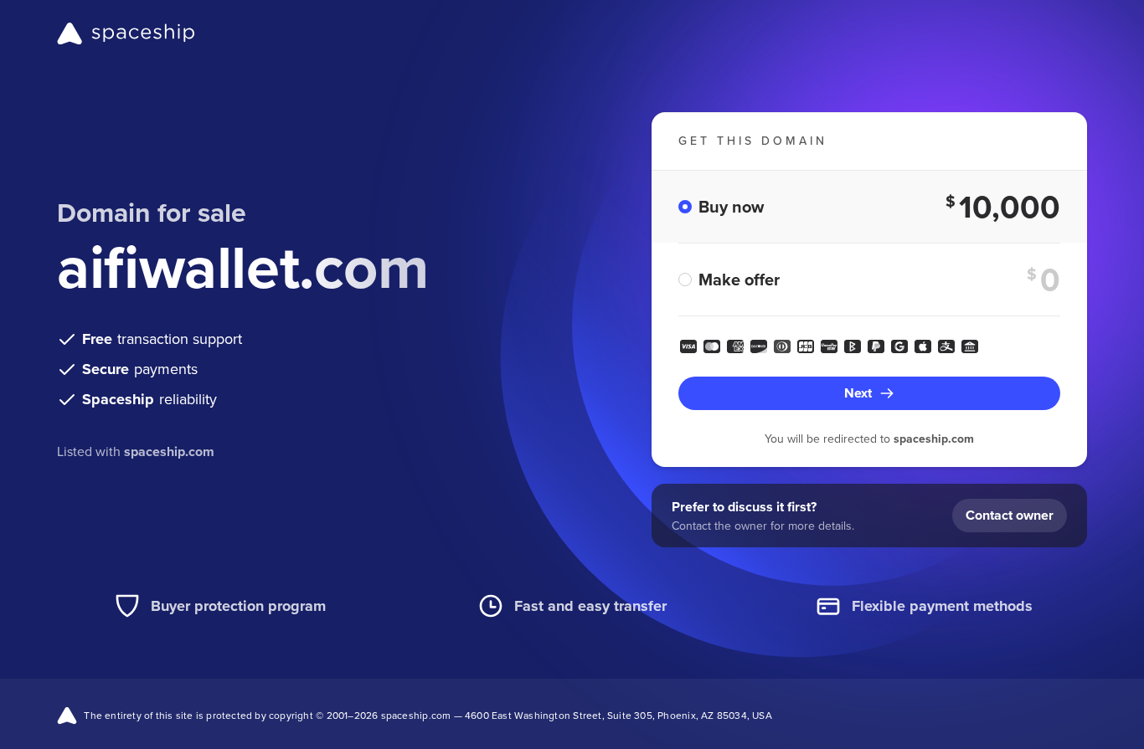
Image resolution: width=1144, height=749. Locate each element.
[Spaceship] (126, 33)
